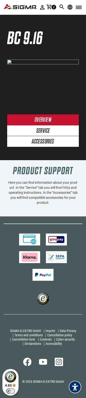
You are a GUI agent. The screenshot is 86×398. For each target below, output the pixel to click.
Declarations (33, 344)
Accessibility (54, 344)
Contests (46, 339)
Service (43, 131)
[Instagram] (59, 365)
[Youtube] (43, 364)
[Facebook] (27, 365)
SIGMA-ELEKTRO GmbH (25, 331)
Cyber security (65, 339)
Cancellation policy (59, 335)
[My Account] (42, 7)
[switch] (10, 391)
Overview (43, 120)
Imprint (50, 331)
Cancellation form (23, 339)
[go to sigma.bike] (20, 6)
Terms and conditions (29, 335)
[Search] (61, 7)
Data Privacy (68, 331)
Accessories (43, 141)
